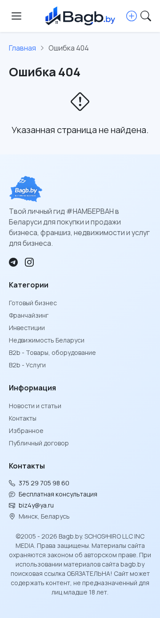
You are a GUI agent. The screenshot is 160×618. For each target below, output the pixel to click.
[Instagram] (29, 262)
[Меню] (16, 16)
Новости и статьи (35, 406)
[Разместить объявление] (131, 16)
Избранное (26, 430)
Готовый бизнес (33, 303)
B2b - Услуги (27, 365)
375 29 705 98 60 (44, 483)
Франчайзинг (28, 315)
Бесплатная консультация (58, 494)
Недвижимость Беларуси (46, 340)
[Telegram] (13, 262)
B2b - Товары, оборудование (52, 352)
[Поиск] (145, 16)
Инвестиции (27, 327)
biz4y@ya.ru (36, 505)
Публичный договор (39, 443)
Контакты (22, 418)
